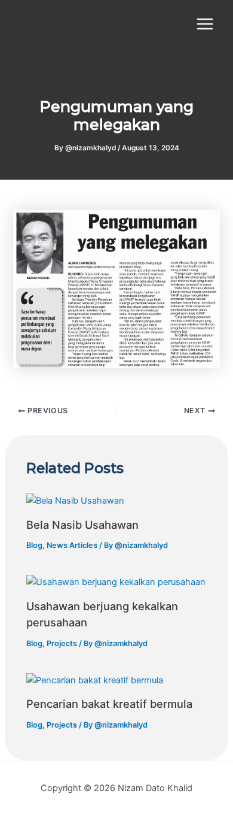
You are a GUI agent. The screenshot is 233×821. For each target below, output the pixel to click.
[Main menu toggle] (205, 24)
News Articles (72, 545)
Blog (34, 545)
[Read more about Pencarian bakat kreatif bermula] (94, 679)
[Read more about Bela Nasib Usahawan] (75, 500)
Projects (62, 643)
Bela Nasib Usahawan (82, 524)
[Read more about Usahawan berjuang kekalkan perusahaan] (116, 581)
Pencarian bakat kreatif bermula (109, 703)
